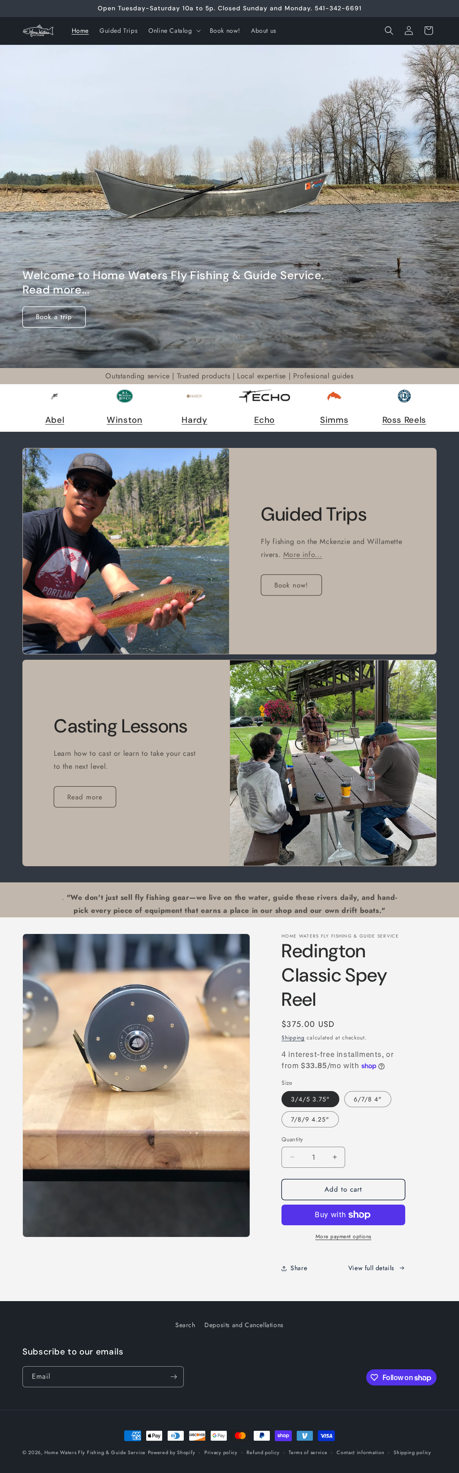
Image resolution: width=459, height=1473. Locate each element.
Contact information (360, 1452)
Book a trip (54, 317)
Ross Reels (404, 419)
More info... (302, 554)
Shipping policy (412, 1452)
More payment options (344, 1236)
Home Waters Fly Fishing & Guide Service (95, 1452)
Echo (264, 419)
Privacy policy (221, 1452)
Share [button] (298, 1267)
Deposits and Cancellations (244, 1324)
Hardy (194, 419)
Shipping (293, 1038)
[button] (173, 30)
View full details (371, 1267)
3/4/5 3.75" (310, 1099)
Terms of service (308, 1452)
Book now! (291, 585)
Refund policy (263, 1452)
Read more (85, 797)
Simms (334, 419)
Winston (124, 419)
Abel (55, 419)
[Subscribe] (173, 1376)
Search (185, 1324)
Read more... (56, 289)
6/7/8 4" (368, 1099)
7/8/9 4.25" (310, 1119)
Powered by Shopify (171, 1452)
